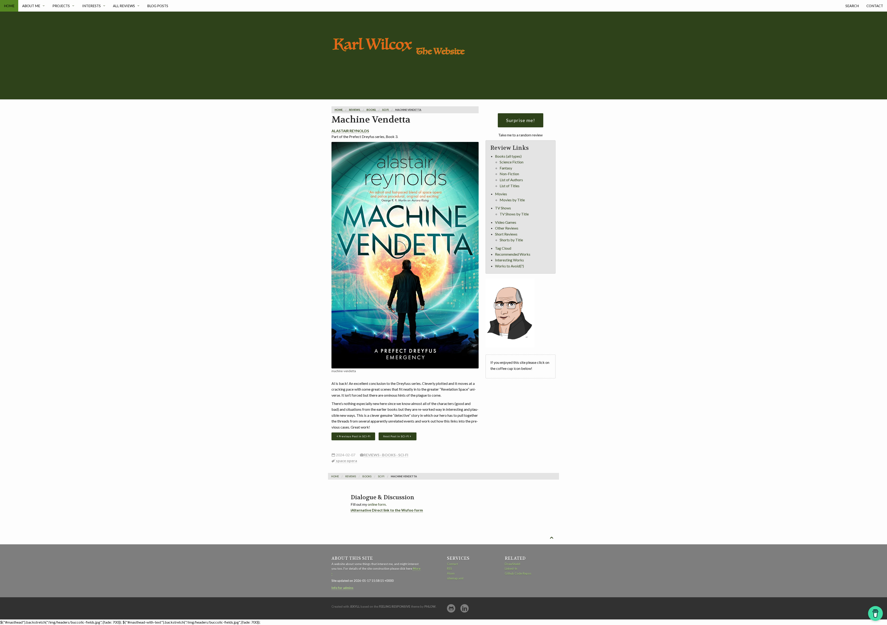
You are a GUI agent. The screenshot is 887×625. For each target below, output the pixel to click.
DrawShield (512, 564)
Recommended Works (512, 254)
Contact (874, 6)
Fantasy (506, 168)
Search (852, 6)
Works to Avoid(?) (509, 266)
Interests (91, 6)
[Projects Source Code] (451, 608)
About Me (31, 6)
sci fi (385, 109)
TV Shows (503, 208)
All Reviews (124, 6)
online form (377, 504)
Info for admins (342, 588)
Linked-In (511, 568)
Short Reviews (506, 234)
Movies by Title (512, 200)
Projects (61, 6)
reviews (354, 109)
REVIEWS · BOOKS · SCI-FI (386, 455)
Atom (451, 573)
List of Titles (509, 186)
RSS (449, 568)
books (371, 109)
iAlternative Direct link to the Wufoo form (387, 510)
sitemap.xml (455, 578)
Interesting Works (509, 260)
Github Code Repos (518, 573)
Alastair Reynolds (350, 131)
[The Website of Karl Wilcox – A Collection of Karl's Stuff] (400, 33)
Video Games (505, 222)
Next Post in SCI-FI (396, 436)
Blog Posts (157, 6)
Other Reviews (506, 228)
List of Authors (511, 180)
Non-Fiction (509, 174)
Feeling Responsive (394, 606)
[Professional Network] (464, 608)
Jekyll (355, 606)
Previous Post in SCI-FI (355, 436)
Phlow (430, 606)
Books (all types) (508, 156)
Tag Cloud (503, 248)
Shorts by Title (511, 240)
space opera (346, 460)
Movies (501, 194)
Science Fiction (511, 162)
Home (9, 6)
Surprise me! (520, 120)
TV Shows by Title (514, 214)
